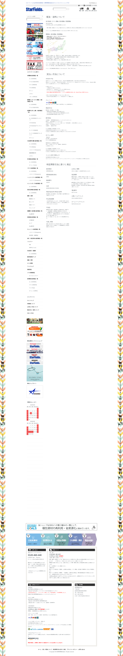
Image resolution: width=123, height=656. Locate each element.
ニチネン (31, 93)
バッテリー (30, 241)
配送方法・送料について (33, 310)
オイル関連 (30, 263)
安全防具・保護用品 (33, 235)
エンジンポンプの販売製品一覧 (34, 183)
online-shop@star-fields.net (38, 559)
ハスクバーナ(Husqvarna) (35, 149)
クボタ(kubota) (32, 122)
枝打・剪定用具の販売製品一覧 (34, 238)
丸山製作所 (31, 214)
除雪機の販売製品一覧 (32, 278)
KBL (30, 244)
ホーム (39, 649)
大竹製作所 (31, 220)
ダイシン (31, 90)
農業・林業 (30, 195)
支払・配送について (47, 649)
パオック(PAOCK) (33, 96)
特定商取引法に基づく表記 (59, 649)
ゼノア (30, 223)
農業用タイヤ (32, 198)
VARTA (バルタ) (32, 247)
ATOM (32, 313)
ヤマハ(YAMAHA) (33, 84)
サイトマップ (30, 300)
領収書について (31, 303)
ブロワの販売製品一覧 (32, 168)
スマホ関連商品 (31, 272)
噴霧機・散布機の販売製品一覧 (34, 211)
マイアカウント (93, 3)
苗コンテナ (31, 201)
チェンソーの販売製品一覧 (33, 229)
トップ (81, 5)
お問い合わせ (81, 649)
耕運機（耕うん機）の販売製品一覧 (34, 111)
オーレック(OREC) (33, 290)
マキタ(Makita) (32, 87)
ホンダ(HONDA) (32, 78)
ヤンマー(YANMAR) (33, 130)
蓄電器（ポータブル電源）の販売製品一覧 (34, 100)
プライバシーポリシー (72, 649)
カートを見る (94, 5)
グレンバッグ (32, 207)
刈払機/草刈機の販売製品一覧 (34, 140)
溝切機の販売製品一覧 (32, 217)
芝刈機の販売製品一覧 (32, 159)
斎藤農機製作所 (32, 152)
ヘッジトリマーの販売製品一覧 (34, 177)
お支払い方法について (32, 306)
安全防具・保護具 (31, 250)
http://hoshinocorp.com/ (76, 203)
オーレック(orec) (33, 165)
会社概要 (87, 5)
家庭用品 (29, 269)
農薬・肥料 (30, 260)
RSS (28, 313)
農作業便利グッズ (31, 256)
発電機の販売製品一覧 (32, 75)
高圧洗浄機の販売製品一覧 (33, 189)
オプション (31, 137)
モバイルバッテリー (33, 275)
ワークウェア (30, 266)
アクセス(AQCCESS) (34, 81)
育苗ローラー (32, 204)
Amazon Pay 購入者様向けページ (53, 96)
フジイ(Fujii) (32, 287)
